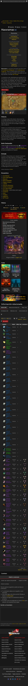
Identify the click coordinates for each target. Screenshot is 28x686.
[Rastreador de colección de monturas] (14, 297)
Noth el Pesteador (14, 43)
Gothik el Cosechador (14, 51)
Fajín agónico (7, 486)
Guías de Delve (5, 642)
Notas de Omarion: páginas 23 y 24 (8, 421)
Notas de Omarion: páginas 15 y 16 (8, 398)
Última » (25, 319)
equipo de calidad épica (21, 148)
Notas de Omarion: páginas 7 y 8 (8, 374)
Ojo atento (8, 529)
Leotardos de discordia (8, 555)
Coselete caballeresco (8, 477)
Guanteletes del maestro (8, 520)
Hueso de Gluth (8, 330)
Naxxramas (9, 22)
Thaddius (14, 61)
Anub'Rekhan (14, 36)
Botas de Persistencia (8, 482)
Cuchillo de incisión (8, 465)
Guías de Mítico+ (5, 646)
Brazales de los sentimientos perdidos (8, 510)
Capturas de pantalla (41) (14, 235)
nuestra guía (10, 596)
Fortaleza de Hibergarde (8, 70)
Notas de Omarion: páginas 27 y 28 (8, 433)
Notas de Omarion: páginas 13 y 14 (8, 392)
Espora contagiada (8, 337)
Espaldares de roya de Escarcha (8, 524)
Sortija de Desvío (8, 469)
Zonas (11, 21)
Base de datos (6, 21)
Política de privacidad (9, 676)
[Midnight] (4, 657)
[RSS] (20, 679)
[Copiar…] (14, 318)
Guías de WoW (5, 637)
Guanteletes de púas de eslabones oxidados (8, 504)
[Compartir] (26, 1)
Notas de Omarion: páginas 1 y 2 (8, 357)
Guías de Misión (18, 648)
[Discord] (8, 679)
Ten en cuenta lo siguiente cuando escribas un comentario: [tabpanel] (14, 606)
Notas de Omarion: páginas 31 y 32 (8, 444)
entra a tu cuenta (15, 623)
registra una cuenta (22, 623)
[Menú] (1, 1)
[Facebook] (15, 679)
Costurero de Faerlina (8, 453)
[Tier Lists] (17, 662)
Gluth (14, 59)
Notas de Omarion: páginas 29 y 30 (8, 438)
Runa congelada (8, 327)
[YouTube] (17, 679)
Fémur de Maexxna (8, 564)
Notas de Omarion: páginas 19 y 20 (8, 409)
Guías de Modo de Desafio (21, 657)
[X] (11, 679)
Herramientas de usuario (19, 668)
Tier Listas (4, 655)
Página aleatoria (16, 674)
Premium (24, 674)
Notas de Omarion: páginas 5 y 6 (8, 368)
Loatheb (14, 46)
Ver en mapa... (5, 89)
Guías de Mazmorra (19, 644)
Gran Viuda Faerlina (14, 38)
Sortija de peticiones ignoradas (8, 500)
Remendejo (14, 56)
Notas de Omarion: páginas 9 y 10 (8, 380)
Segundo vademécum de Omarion (8, 352)
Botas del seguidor (8, 538)
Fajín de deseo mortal (7, 542)
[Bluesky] (13, 679)
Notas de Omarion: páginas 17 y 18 (8, 403)
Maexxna (14, 39)
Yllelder (11, 169)
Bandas (4, 22)
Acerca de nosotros (10, 671)
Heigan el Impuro (14, 44)
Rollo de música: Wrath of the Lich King (8, 342)
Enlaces (24, 27)
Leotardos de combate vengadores (8, 547)
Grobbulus (14, 58)
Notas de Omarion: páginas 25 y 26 (8, 427)
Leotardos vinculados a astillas (8, 490)
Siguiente (16, 207)
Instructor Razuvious (14, 49)
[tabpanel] (14, 443)
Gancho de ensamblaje (8, 449)
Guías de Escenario (19, 655)
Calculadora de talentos (7, 653)
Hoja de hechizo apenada (8, 533)
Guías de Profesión (6, 648)
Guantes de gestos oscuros (8, 495)
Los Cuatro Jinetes (14, 52)
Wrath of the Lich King (18, 21)
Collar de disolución (8, 473)
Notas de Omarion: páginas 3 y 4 (8, 363)
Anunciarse (19, 671)
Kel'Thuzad (14, 66)
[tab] (4, 307)
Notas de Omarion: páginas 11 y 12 (8, 386)
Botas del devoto (8, 516)
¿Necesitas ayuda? (7, 668)
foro (23, 600)
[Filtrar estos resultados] (17, 318)
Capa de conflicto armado (8, 560)
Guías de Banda (5, 651)
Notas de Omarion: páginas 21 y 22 (8, 415)
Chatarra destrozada (8, 456)
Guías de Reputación (19, 651)
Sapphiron (14, 64)
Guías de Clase (5, 640)
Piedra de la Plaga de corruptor (8, 347)
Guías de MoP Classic (20, 637)
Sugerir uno (19, 257)
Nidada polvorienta (8, 334)
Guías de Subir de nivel (7, 644)
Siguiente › (20, 319)
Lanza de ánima (8, 551)
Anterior (6, 207)
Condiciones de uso (19, 676)
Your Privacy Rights (6, 674)
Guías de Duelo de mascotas (21, 653)
